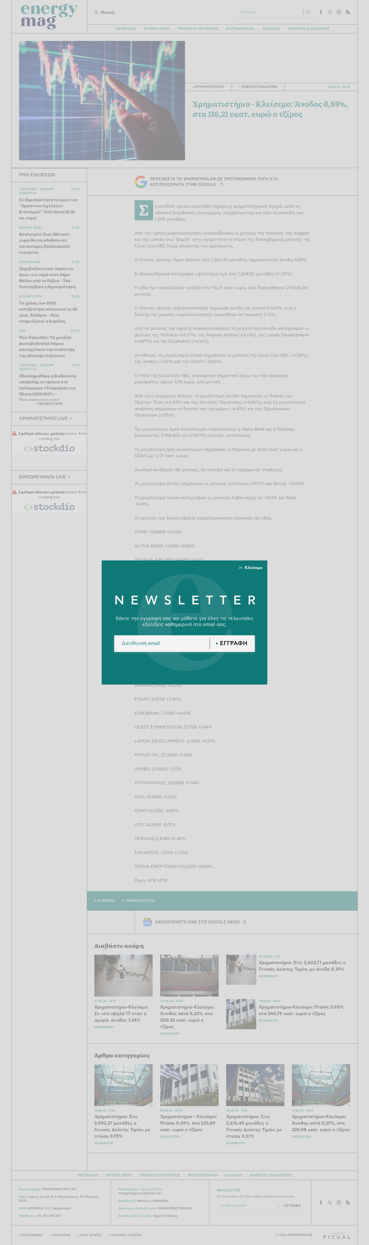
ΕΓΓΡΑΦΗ (233, 643)
